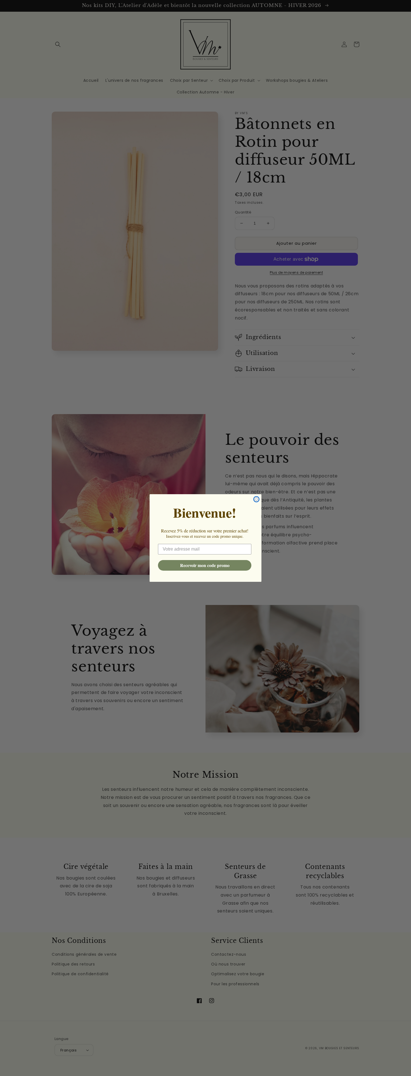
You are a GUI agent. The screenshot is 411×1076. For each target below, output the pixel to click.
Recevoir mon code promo (205, 565)
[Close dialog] (256, 499)
